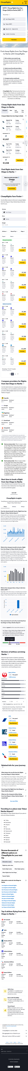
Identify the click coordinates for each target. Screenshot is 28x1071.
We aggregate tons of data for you (11, 1033)
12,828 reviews (12, 732)
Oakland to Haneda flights (8, 902)
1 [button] (12, 374)
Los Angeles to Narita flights (9, 887)
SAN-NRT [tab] (14, 492)
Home (7, 1042)
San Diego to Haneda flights (9, 900)
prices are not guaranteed (11, 1026)
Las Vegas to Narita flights (8, 907)
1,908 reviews (12, 677)
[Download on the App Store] (17, 1067)
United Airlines (12, 740)
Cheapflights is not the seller (9, 1030)
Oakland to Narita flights (8, 905)
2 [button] (15, 374)
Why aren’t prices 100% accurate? (11, 1036)
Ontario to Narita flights (8, 894)
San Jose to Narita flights (8, 898)
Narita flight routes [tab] (7, 869)
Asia (11, 1042)
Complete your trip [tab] (18, 861)
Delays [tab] (22, 506)
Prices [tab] (5, 506)
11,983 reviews (12, 756)
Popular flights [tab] (6, 876)
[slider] (26, 227)
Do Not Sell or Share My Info (14, 1059)
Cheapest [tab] (4, 110)
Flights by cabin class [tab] (7, 865)
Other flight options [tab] (19, 869)
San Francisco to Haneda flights (9, 889)
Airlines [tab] (14, 506)
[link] (11, 188)
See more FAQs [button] (14, 801)
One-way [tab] (23, 111)
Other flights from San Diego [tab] (9, 872)
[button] (22, 10)
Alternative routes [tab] (6, 861)
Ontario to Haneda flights (8, 896)
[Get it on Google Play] (10, 1067)
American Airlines (13, 751)
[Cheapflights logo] (6, 2)
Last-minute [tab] (16, 111)
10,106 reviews (12, 744)
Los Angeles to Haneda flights (9, 885)
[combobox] (6, 14)
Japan (15, 1042)
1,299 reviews (12, 720)
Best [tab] (11, 110)
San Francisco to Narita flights (9, 892)
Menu (25, 1)
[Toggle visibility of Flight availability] (14, 614)
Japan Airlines (12, 672)
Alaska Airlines (12, 728)
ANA (10, 716)
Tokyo (19, 1042)
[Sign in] (22, 3)
